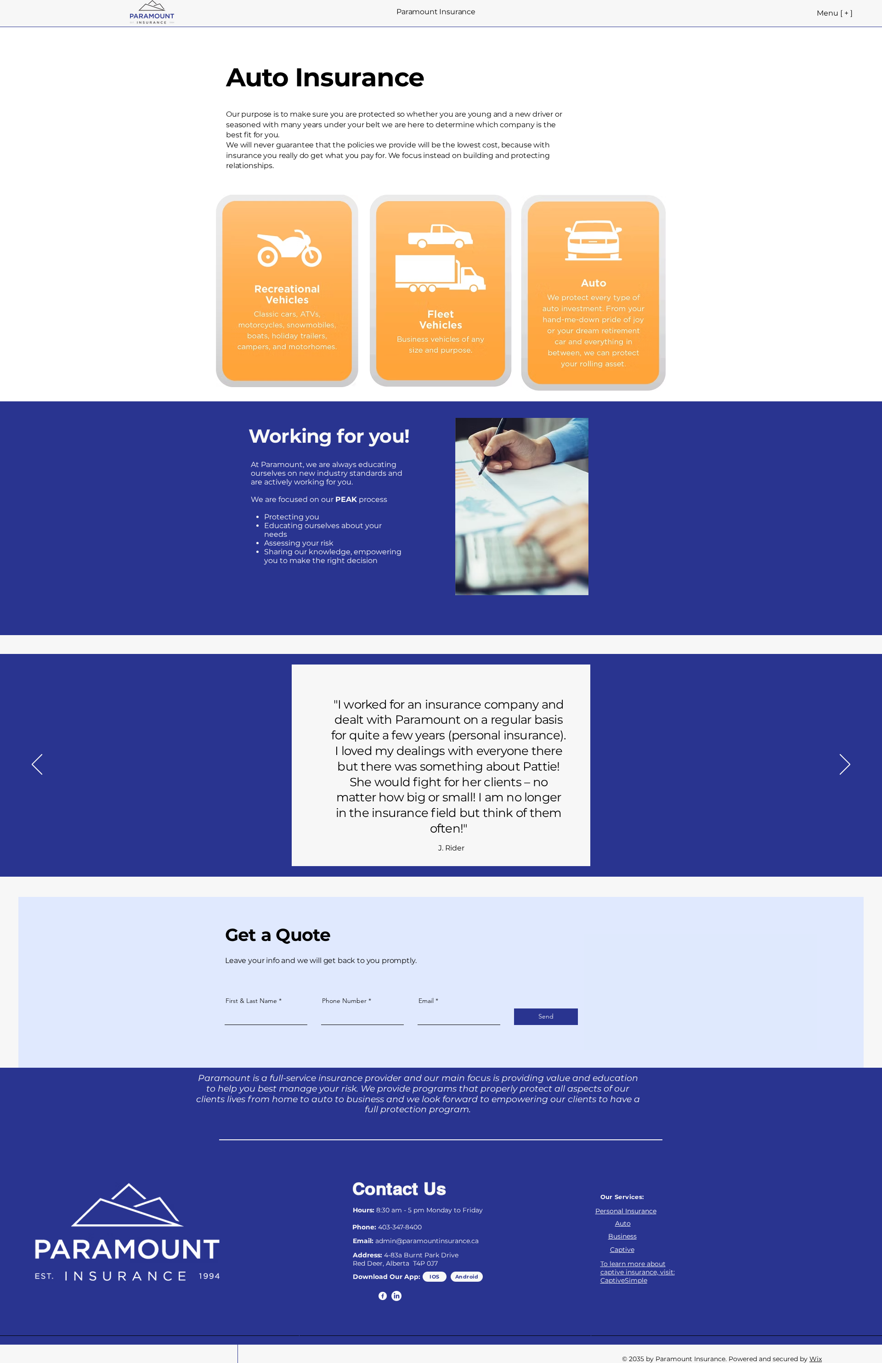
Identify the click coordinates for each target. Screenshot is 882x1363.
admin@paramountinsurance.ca (427, 1241)
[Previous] (37, 765)
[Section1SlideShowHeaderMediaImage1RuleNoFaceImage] (434, 853)
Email (426, 1000)
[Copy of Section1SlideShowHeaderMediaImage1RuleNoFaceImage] (446, 853)
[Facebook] (383, 1296)
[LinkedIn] (396, 1296)
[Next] (845, 765)
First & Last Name (251, 1000)
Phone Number (344, 1000)
